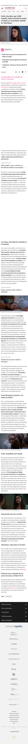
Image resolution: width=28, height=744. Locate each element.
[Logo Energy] (14, 669)
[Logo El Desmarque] (14, 653)
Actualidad (3, 11)
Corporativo (5, 612)
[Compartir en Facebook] (25, 72)
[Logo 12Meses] (14, 689)
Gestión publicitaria (14, 721)
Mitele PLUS (12, 588)
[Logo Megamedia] (15, 731)
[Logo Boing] (14, 664)
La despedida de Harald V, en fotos (9, 5)
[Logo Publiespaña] (14, 699)
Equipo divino (8, 49)
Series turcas (8, 596)
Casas (13, 11)
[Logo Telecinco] (14, 639)
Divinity (23, 569)
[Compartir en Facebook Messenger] (22, 72)
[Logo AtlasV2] (14, 694)
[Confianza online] (14, 738)
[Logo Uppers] (14, 679)
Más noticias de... (6, 604)
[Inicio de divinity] (2, 8)
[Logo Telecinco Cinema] (14, 684)
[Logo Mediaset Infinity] (14, 634)
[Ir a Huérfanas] (10, 8)
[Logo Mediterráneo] (14, 704)
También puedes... (6, 616)
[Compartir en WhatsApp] (16, 72)
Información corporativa (14, 713)
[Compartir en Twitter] (19, 72)
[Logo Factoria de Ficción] (14, 659)
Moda (18, 11)
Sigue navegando (6, 620)
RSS (14, 723)
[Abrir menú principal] (26, 8)
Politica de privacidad (14, 715)
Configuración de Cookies (14, 717)
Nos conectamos (6, 608)
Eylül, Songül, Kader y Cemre (17, 83)
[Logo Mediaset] (14, 627)
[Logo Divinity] (14, 649)
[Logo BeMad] (14, 674)
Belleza (22, 11)
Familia (9, 11)
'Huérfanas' (4, 87)
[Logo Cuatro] (14, 644)
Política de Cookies (14, 719)
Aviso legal (14, 711)
